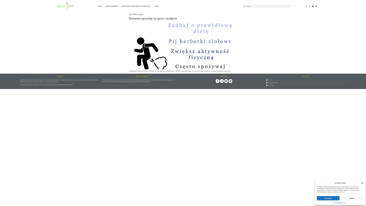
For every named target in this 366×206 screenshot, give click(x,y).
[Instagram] (222, 81)
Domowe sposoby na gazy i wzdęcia (153, 18)
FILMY (156, 6)
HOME (99, 6)
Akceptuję (328, 198)
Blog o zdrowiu (112, 6)
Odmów (351, 198)
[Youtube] (312, 6)
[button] (362, 183)
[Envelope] (316, 6)
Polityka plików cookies (339, 202)
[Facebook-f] (306, 6)
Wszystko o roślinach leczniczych (136, 6)
